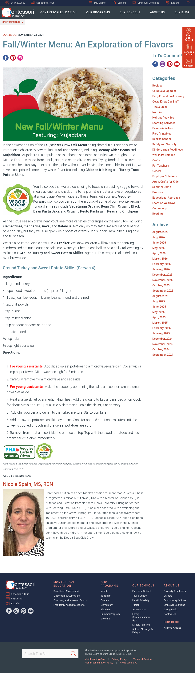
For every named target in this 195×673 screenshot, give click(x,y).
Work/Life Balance (163, 154)
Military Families (141, 624)
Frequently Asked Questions (69, 604)
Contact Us (170, 614)
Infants (104, 591)
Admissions (139, 609)
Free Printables (161, 133)
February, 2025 (161, 328)
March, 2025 (160, 322)
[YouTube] (177, 64)
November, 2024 (162, 344)
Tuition (136, 604)
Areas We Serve (128, 662)
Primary (105, 600)
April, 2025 (158, 317)
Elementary (107, 604)
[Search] (73, 653)
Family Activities (162, 128)
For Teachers (160, 165)
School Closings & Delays (142, 631)
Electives (105, 609)
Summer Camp (161, 187)
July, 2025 (158, 301)
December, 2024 (162, 338)
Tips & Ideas (160, 106)
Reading (157, 213)
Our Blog (182, 12)
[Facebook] (6, 58)
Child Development (164, 90)
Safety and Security (164, 144)
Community (159, 208)
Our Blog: (10, 34)
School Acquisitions (175, 600)
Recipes (157, 85)
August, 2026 (160, 231)
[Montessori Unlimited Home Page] (20, 585)
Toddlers (105, 595)
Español (175, 2)
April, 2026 (158, 253)
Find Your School (11, 21)
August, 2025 (160, 296)
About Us (157, 12)
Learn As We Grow (163, 203)
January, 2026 (161, 269)
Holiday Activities (163, 117)
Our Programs (98, 12)
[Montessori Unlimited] (17, 12)
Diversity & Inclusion (175, 591)
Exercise (157, 192)
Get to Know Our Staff (165, 101)
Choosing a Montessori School (71, 600)
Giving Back (170, 609)
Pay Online (99, 2)
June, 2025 (159, 306)
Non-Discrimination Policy (99, 662)
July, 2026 (158, 237)
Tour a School (139, 595)
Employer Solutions (148, 2)
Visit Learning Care (95, 659)
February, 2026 (161, 264)
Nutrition (157, 112)
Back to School (161, 138)
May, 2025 (158, 312)
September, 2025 (162, 290)
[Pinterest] (13, 58)
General (157, 170)
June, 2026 (159, 242)
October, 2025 (160, 285)
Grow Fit (105, 618)
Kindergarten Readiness (167, 149)
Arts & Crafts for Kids (165, 181)
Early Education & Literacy (168, 96)
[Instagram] (162, 64)
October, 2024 (160, 349)
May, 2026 (158, 247)
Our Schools (130, 12)
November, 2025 (162, 280)
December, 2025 (162, 274)
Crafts (156, 160)
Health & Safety (140, 600)
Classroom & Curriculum (67, 595)
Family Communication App (141, 617)
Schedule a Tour (45, 2)
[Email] (20, 58)
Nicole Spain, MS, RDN (28, 484)
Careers (121, 2)
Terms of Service (142, 659)
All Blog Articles (172, 627)
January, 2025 (161, 333)
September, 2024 (162, 354)
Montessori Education (58, 12)
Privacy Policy (119, 659)
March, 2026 (160, 258)
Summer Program (110, 614)
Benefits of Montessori (66, 591)
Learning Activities (163, 122)
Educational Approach (166, 197)
